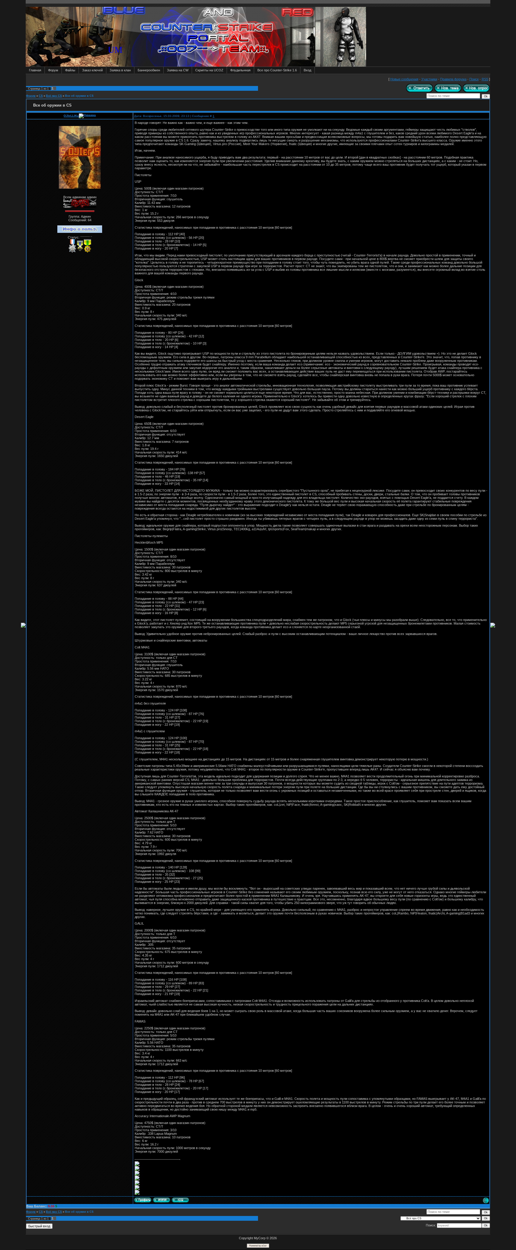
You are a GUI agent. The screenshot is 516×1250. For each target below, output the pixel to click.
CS (41, 95)
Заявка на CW (177, 70)
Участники (429, 79)
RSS (485, 79)
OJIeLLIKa (71, 115)
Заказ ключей (92, 70)
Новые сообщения (404, 79)
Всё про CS (54, 95)
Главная (35, 70)
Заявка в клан (120, 70)
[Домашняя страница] (162, 1200)
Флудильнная (240, 70)
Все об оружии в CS (79, 95)
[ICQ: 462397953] (180, 1200)
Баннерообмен (149, 70)
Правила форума (453, 79)
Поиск (474, 79)
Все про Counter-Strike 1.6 (277, 70)
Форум (53, 70)
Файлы (70, 70)
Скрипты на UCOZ (209, 70)
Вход (307, 70)
